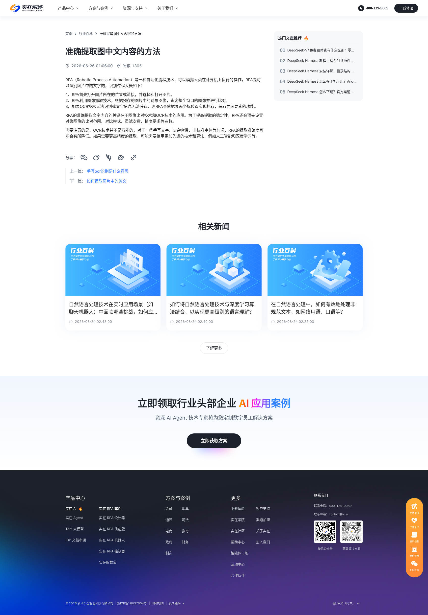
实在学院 (238, 520)
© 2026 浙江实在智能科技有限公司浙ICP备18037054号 (106, 603)
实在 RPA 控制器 (112, 551)
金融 (168, 508)
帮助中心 (238, 542)
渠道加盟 (263, 520)
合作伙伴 (238, 575)
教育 (185, 531)
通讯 (168, 520)
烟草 (185, 508)
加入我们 (263, 542)
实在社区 (238, 531)
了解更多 (214, 348)
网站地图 (158, 603)
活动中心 (238, 564)
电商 (168, 531)
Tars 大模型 (74, 529)
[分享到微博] (96, 157)
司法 (185, 520)
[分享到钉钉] (108, 157)
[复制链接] (133, 157)
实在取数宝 (107, 562)
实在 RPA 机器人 (112, 540)
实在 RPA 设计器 (112, 518)
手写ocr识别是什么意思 (108, 171)
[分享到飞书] (121, 157)
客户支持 (263, 508)
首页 (68, 33)
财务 (185, 542)
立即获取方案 (214, 440)
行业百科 (86, 33)
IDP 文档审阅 (75, 540)
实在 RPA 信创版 (112, 529)
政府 (168, 542)
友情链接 (175, 603)
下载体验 (406, 8)
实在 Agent (74, 518)
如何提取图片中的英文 (106, 181)
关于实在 (263, 531)
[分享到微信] (84, 157)
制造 (168, 553)
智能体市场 (239, 553)
